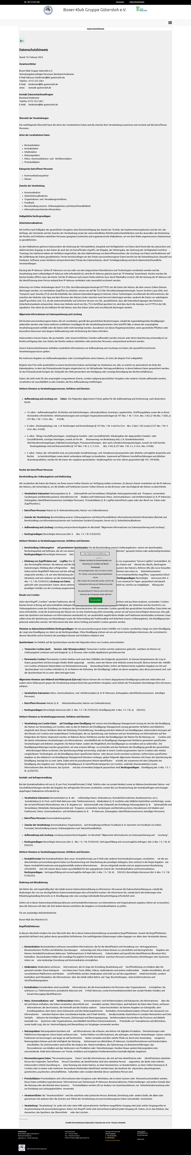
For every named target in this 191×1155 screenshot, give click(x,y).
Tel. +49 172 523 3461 (32, 2)
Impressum (120, 2)
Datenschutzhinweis (137, 2)
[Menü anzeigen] (170, 22)
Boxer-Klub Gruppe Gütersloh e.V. (94, 9)
